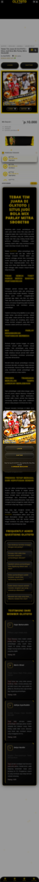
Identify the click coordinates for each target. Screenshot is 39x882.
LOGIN (19, 448)
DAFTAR (19, 455)
